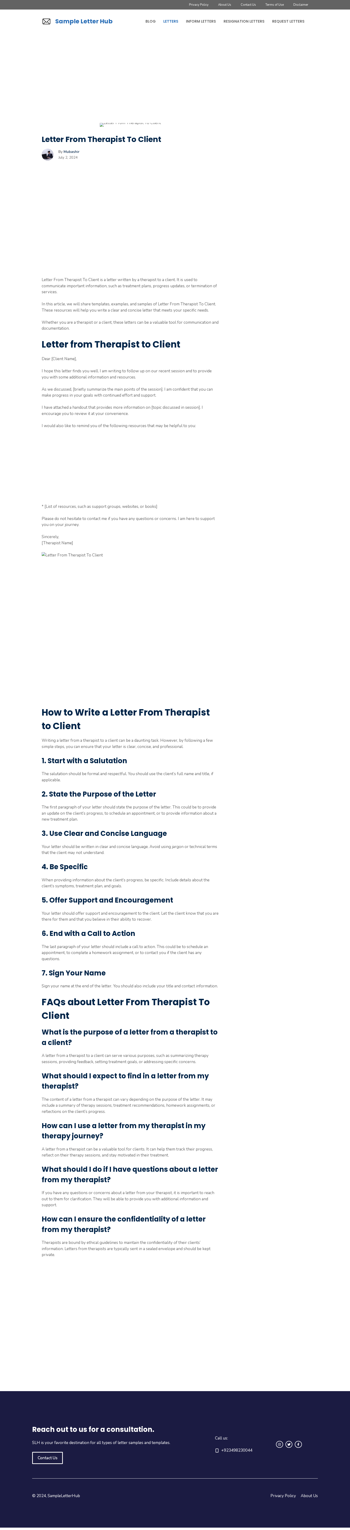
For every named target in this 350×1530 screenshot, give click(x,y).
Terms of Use (274, 5)
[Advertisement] (130, 87)
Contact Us (248, 5)
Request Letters (288, 21)
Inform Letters (201, 21)
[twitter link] (289, 1444)
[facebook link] (298, 1444)
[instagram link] (279, 1444)
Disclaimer (300, 5)
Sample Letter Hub (84, 21)
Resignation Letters (244, 21)
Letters (170, 21)
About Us (224, 5)
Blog (150, 21)
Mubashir (72, 151)
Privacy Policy (199, 5)
